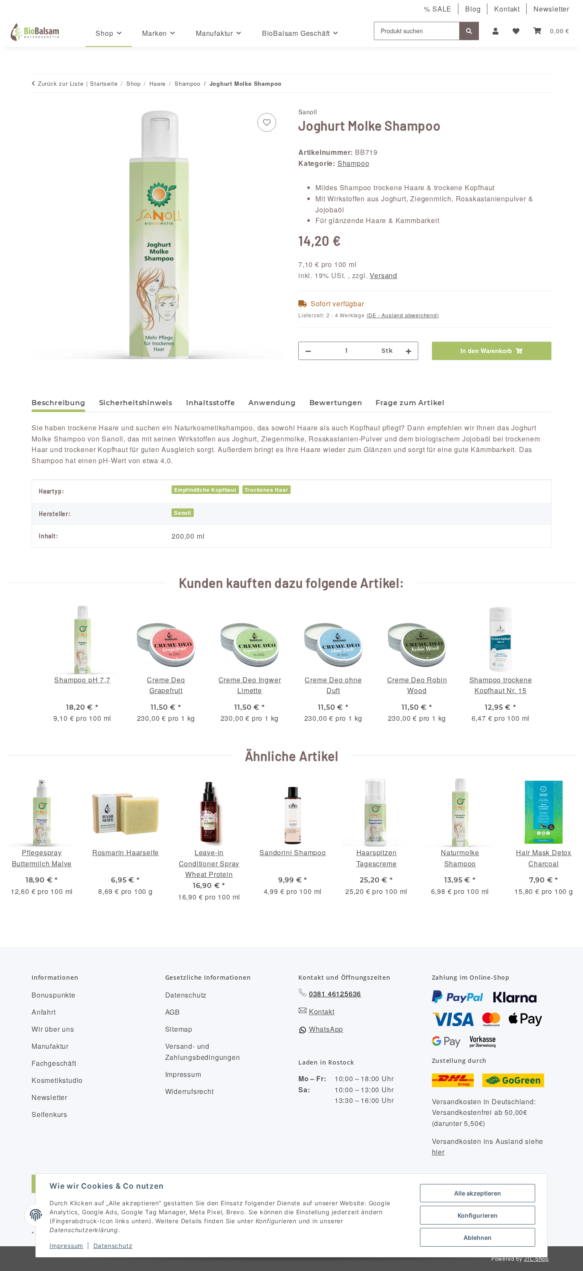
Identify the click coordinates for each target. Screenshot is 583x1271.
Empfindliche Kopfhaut (205, 489)
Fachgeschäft (54, 1063)
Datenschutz (113, 1245)
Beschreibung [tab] (58, 403)
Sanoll (182, 513)
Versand (383, 275)
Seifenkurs (49, 1114)
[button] (496, 31)
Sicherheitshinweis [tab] (135, 403)
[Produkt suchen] (469, 31)
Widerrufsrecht (189, 1091)
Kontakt (507, 9)
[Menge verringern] (308, 351)
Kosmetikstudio (57, 1080)
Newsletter (551, 9)
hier (438, 1152)
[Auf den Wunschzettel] (266, 122)
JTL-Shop (536, 1258)
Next (562, 845)
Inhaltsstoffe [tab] (210, 403)
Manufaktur (50, 1046)
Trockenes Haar (266, 489)
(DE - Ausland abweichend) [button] (403, 315)
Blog (473, 9)
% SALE (438, 9)
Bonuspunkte (54, 995)
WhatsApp (326, 1029)
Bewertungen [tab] (335, 403)
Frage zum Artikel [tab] (410, 403)
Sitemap (179, 1029)
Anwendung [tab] (271, 403)
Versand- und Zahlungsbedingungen (202, 1051)
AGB (172, 1012)
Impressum (66, 1245)
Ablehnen (477, 1237)
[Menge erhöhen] (408, 351)
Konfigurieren (478, 1215)
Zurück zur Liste (61, 83)
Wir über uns (53, 1029)
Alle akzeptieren (477, 1193)
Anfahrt (44, 1012)
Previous (21, 845)
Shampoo (354, 163)
